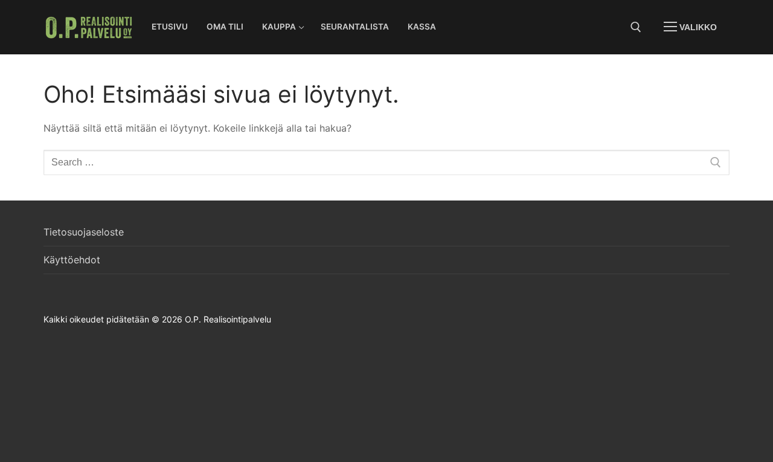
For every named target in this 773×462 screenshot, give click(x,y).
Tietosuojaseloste (83, 232)
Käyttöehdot (71, 260)
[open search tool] (635, 27)
